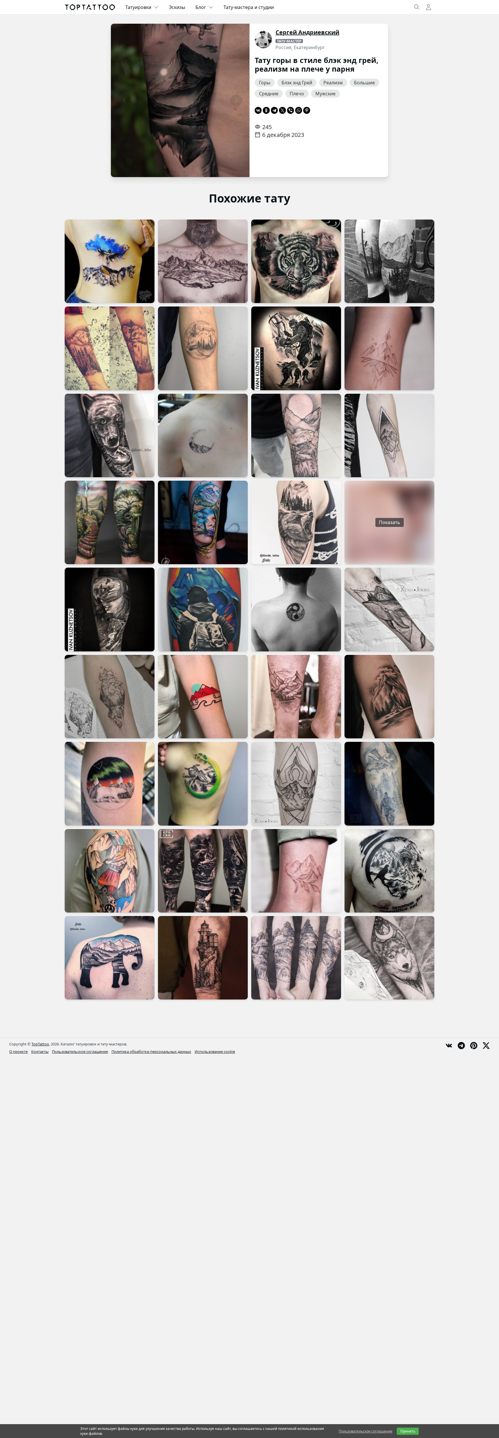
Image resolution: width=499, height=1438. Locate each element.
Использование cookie (215, 1051)
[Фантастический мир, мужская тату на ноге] (109, 522)
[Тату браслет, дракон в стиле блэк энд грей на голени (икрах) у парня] (203, 871)
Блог (200, 7)
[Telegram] (274, 110)
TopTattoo (40, 1044)
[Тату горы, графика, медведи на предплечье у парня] (109, 435)
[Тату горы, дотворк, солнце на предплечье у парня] (296, 435)
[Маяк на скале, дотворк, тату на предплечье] (203, 957)
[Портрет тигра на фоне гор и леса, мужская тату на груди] (296, 261)
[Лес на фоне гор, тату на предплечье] (109, 348)
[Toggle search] (417, 7)
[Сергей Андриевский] (263, 39)
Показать (389, 522)
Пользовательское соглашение (80, 1051)
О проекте (18, 1051)
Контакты (40, 1051)
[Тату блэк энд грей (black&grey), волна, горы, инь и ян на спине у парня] (296, 609)
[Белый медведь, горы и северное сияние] (109, 783)
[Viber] (290, 110)
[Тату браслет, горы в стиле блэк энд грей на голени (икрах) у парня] (296, 696)
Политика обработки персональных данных (151, 1051)
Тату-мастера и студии (249, 7)
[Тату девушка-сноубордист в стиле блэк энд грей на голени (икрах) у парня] (109, 609)
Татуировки (138, 7)
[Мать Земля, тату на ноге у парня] (203, 522)
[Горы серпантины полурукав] (296, 957)
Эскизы (177, 7)
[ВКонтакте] (258, 110)
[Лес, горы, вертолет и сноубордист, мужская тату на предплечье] (389, 783)
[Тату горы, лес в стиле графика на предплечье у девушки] (109, 696)
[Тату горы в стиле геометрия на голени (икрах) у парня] (296, 783)
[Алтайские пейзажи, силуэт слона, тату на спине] (109, 957)
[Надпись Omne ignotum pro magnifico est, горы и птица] (389, 871)
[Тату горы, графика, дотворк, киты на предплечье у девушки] (389, 609)
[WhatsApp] (298, 110)
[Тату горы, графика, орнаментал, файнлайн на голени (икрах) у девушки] (389, 348)
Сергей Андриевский (307, 32)
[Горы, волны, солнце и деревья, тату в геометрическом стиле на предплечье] (203, 696)
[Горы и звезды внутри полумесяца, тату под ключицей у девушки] (203, 435)
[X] (282, 110)
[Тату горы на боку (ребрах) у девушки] (203, 783)
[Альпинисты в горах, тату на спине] (296, 348)
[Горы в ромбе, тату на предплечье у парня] (389, 435)
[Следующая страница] (236, 100)
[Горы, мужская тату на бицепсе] (203, 609)
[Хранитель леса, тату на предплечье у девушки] (203, 348)
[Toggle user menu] (428, 7)
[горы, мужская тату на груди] (203, 261)
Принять (407, 1431)
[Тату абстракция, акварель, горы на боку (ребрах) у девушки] (109, 261)
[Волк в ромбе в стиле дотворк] (389, 957)
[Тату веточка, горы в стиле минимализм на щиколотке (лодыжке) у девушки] (296, 871)
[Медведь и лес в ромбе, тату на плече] (296, 522)
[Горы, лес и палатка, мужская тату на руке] (389, 696)
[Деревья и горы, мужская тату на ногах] (389, 261)
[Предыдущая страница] (124, 100)
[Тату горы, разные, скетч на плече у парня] (109, 871)
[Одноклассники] (266, 110)
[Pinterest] (306, 110)
